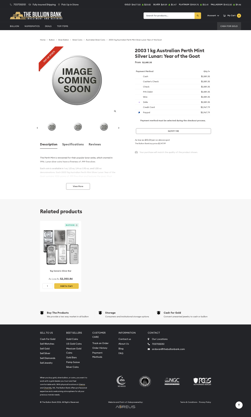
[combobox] (169, 15)
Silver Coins (72, 366)
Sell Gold (45, 348)
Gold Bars (71, 357)
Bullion (14, 26)
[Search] (198, 15)
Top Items (62, 26)
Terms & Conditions (188, 402)
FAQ (120, 353)
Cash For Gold (229, 26)
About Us (123, 343)
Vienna (82, 384)
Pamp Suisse (73, 362)
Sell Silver (45, 353)
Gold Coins (72, 339)
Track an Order (100, 343)
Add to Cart (66, 286)
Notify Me (173, 131)
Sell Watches (47, 343)
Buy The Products (58, 312)
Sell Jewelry (46, 362)
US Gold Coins (74, 343)
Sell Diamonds (47, 358)
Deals (48, 26)
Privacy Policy (205, 402)
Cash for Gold (172, 312)
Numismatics (32, 26)
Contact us (124, 339)
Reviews (95, 144)
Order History (99, 347)
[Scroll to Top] (239, 405)
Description (48, 144)
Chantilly (48, 388)
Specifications (73, 144)
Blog (120, 348)
